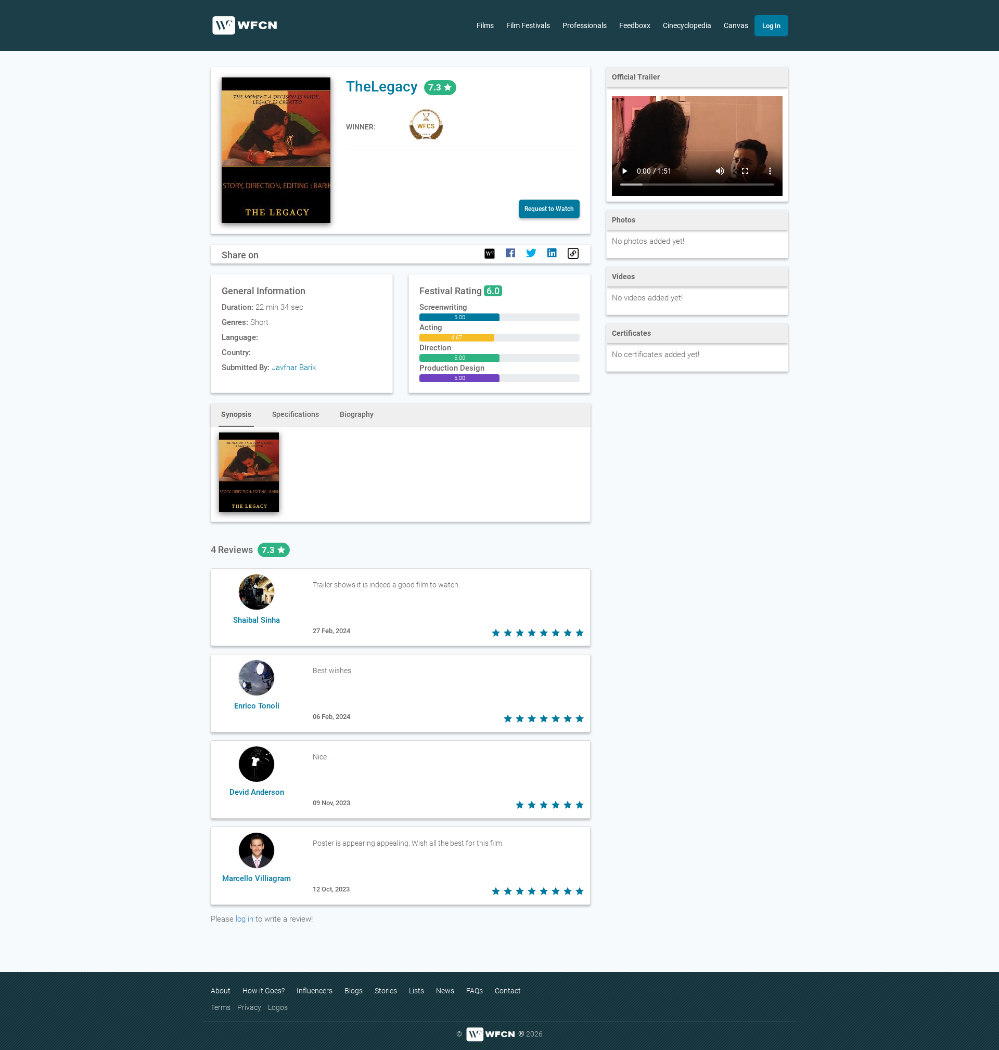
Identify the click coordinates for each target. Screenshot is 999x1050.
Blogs (353, 991)
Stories (386, 991)
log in (244, 919)
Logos (278, 1007)
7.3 (269, 550)
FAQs (474, 991)
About (220, 991)
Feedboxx (634, 25)
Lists (416, 991)
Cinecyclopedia (687, 25)
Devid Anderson (256, 792)
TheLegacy (382, 86)
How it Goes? (263, 991)
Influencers (314, 991)
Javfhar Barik (294, 367)
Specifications (295, 414)
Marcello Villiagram (256, 878)
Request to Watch (549, 209)
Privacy (249, 1007)
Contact (508, 991)
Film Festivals (528, 25)
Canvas (736, 25)
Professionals (584, 25)
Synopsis (236, 414)
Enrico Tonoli (256, 706)
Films (485, 25)
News (445, 991)
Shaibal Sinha (256, 620)
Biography (357, 414)
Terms (220, 1007)
